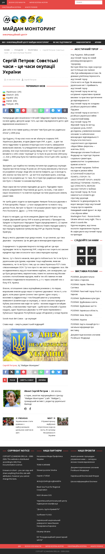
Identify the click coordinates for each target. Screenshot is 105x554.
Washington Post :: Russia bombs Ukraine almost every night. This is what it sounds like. (86, 219)
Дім (3, 2)
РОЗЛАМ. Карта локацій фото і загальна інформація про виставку (85, 327)
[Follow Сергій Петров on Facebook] (29, 409)
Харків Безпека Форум (38, 2)
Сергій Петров (30, 79)
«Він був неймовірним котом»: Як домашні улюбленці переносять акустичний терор (86, 76)
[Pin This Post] (23, 110)
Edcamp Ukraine (43, 531)
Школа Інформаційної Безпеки (84, 481)
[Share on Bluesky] (59, 110)
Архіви (98, 42)
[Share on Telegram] (53, 110)
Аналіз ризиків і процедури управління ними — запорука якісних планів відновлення (83, 459)
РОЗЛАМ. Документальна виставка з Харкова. (82, 278)
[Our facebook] (92, 251)
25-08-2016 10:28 (13, 79)
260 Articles (56, 391)
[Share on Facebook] (6, 110)
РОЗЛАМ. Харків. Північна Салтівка (82, 286)
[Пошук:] (88, 2)
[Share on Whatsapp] (41, 110)
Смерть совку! (26, 380)
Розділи (18, 50)
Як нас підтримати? (62, 42)
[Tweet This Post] (11, 110)
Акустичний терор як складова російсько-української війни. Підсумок (85, 106)
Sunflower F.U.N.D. (44, 514)
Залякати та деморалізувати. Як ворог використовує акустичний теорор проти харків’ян (86, 204)
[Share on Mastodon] (47, 110)
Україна (42, 380)
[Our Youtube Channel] (81, 251)
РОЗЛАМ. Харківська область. (84, 310)
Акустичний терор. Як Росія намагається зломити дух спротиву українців (83, 195)
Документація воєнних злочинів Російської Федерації (85, 336)
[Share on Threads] (65, 110)
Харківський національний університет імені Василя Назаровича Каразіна (48, 523)
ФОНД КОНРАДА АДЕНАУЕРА (49, 481)
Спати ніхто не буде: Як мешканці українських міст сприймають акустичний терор (86, 85)
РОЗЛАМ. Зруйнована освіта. (84, 302)
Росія (12, 380)
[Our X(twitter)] (81, 261)
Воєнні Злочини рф (17, 2)
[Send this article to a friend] (29, 110)
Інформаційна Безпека (11, 7)
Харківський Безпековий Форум (85, 476)
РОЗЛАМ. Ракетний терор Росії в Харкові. (86, 293)
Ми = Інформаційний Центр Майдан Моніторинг (25, 42)
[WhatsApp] (92, 261)
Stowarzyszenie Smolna (47, 470)
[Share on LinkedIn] (18, 110)
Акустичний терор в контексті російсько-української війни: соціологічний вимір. (85, 115)
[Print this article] (35, 110)
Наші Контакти (83, 42)
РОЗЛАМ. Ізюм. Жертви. (81, 315)
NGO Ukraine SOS (44, 495)
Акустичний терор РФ (81, 121)
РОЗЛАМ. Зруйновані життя (83, 306)
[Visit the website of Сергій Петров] (25, 409)
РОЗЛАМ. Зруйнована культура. (85, 298)
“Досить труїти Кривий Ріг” (48, 509)
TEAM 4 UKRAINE (43, 464)
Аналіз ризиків (31, 7)
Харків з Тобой (43, 475)
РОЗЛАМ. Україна (79, 319)
